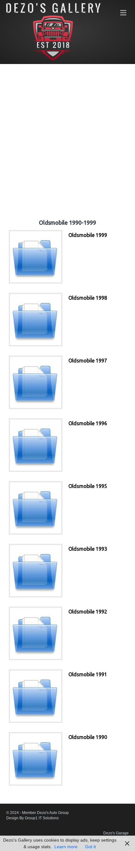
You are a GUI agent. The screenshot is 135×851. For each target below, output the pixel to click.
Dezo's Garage (116, 833)
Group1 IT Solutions (42, 818)
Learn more (66, 846)
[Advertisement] (67, 137)
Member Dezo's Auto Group (45, 813)
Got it (90, 846)
